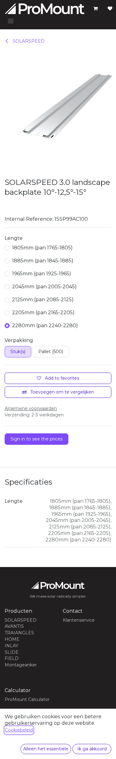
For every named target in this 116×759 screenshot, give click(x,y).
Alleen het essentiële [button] (45, 749)
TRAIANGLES (19, 633)
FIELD (12, 658)
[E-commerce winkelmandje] (95, 9)
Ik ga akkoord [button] (92, 749)
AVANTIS (14, 626)
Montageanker (21, 665)
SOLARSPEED (28, 41)
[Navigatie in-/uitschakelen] (11, 21)
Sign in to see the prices (36, 439)
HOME (12, 639)
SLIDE (12, 652)
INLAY (11, 645)
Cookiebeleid (19, 730)
